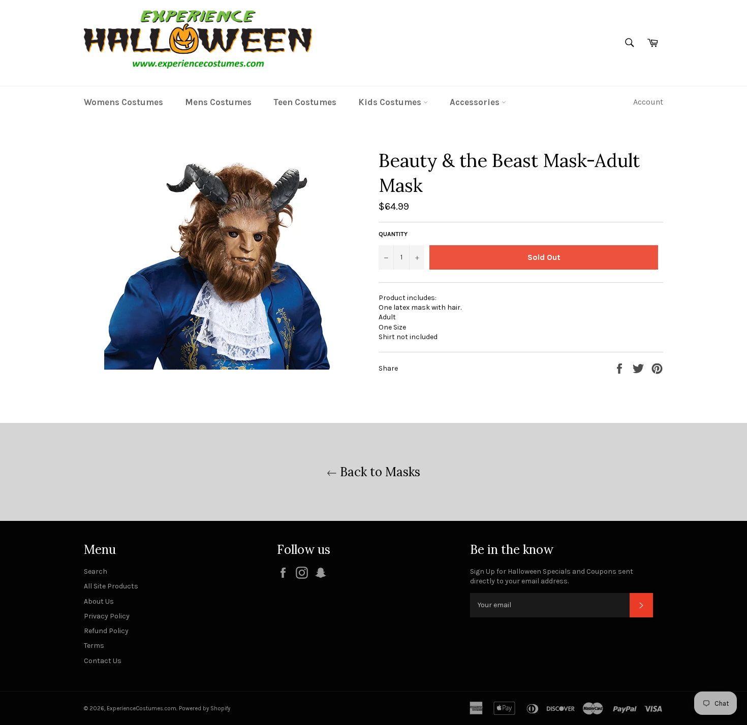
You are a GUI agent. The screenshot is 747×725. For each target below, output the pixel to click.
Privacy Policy (107, 616)
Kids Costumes (390, 102)
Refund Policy (106, 631)
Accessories (476, 102)
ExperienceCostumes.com (141, 708)
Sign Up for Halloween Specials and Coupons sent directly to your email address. (551, 576)
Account (648, 102)
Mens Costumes (218, 102)
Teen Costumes (304, 102)
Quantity (393, 234)
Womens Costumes (123, 102)
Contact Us (102, 660)
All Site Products (111, 586)
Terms (94, 645)
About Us (99, 601)
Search (95, 571)
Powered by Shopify (204, 708)
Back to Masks (378, 472)
